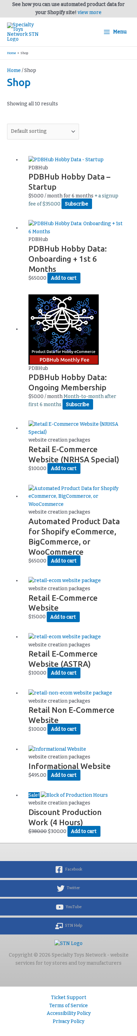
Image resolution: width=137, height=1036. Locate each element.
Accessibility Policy (69, 1013)
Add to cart (64, 278)
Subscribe (76, 204)
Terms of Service (68, 1006)
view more (90, 12)
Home (14, 70)
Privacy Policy (68, 1021)
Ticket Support (68, 998)
